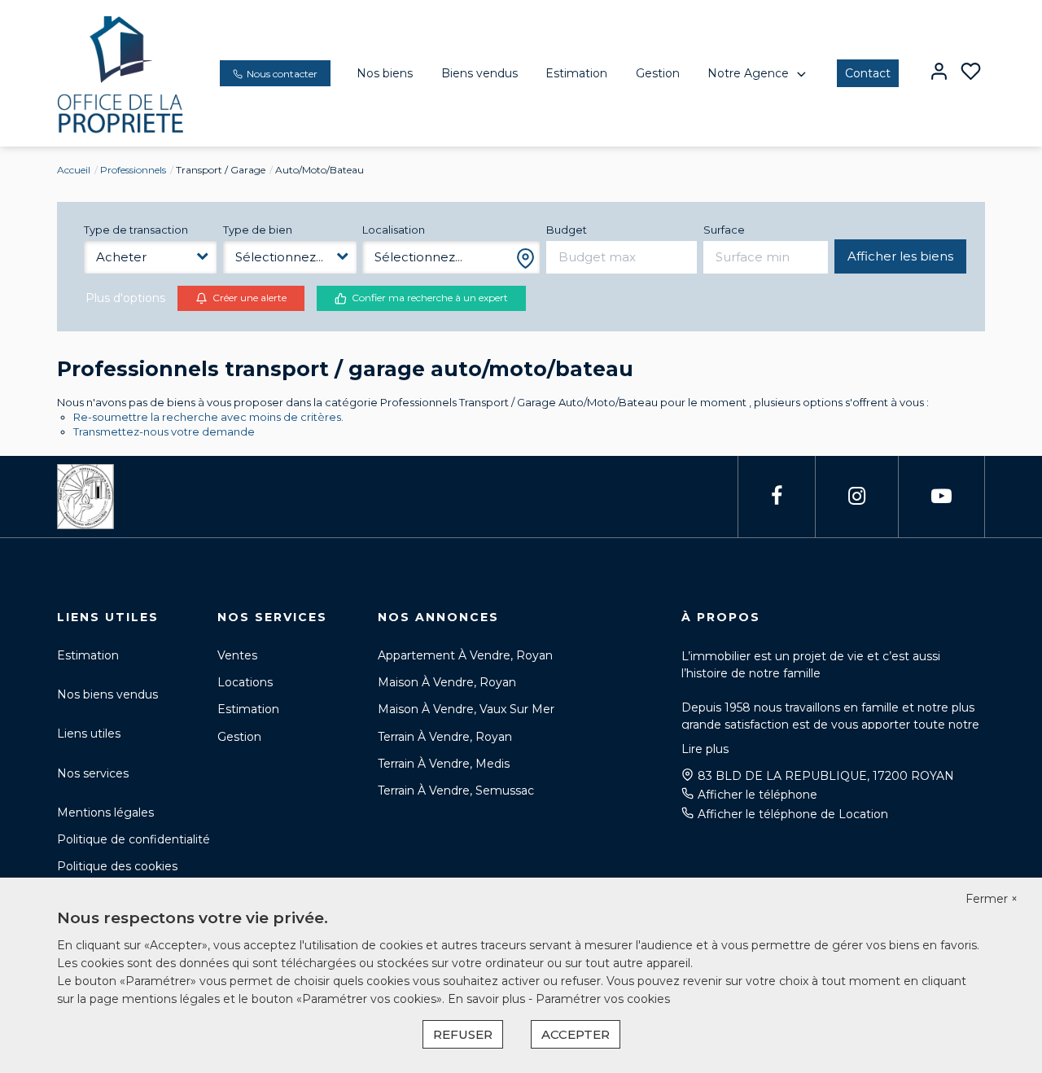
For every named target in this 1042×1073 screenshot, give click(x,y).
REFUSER (463, 1034)
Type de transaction (136, 229)
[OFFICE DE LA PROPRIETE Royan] (121, 72)
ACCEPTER (575, 1034)
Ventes (237, 655)
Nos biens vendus (107, 694)
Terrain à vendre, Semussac (456, 790)
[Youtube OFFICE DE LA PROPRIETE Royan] (941, 496)
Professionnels (133, 170)
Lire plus (705, 749)
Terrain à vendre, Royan (445, 736)
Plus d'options (125, 298)
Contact (868, 73)
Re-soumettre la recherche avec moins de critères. (208, 416)
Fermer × (991, 898)
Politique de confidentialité (133, 839)
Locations (245, 682)
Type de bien (257, 229)
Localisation (393, 229)
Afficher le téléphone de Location (793, 814)
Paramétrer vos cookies (603, 999)
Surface (724, 229)
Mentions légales (105, 812)
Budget (566, 229)
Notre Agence (748, 73)
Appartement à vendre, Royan (465, 655)
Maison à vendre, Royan (447, 682)
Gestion (658, 73)
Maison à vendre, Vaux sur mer (466, 709)
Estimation (576, 73)
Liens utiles (88, 733)
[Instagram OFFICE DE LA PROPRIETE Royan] (856, 496)
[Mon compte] (939, 73)
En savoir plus (488, 999)
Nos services (93, 773)
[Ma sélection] (971, 73)
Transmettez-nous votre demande (164, 431)
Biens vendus (479, 73)
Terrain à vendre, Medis (444, 763)
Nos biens (385, 73)
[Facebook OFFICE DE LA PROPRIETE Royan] (776, 496)
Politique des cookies (117, 866)
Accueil (73, 170)
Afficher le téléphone (757, 794)
